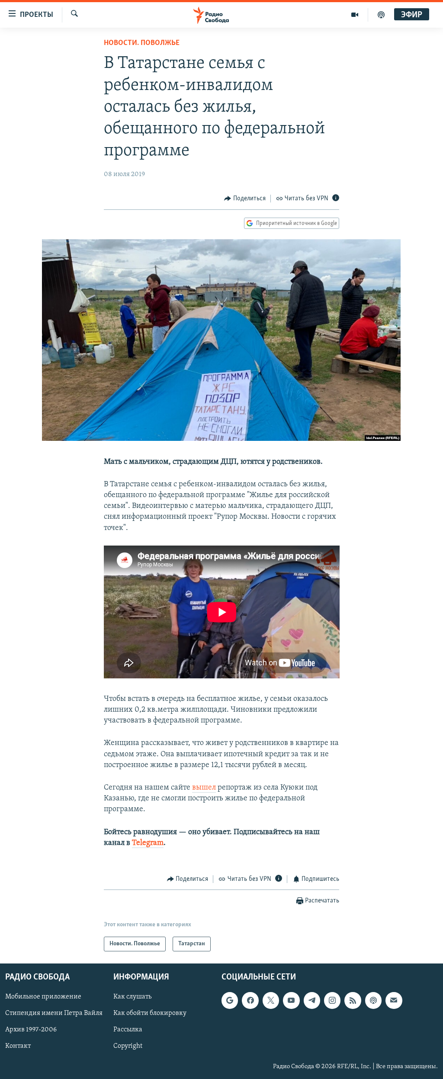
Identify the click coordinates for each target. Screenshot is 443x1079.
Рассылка (127, 1030)
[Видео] (355, 14)
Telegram (148, 843)
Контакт (18, 1046)
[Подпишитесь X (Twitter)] (271, 1000)
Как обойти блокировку (149, 1013)
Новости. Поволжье (142, 43)
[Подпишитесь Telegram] (312, 1000)
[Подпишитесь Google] (230, 1000)
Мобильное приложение (43, 997)
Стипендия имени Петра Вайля (54, 1013)
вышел (204, 788)
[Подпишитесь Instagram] (332, 1000)
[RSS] (352, 1000)
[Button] (245, 198)
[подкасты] (381, 14)
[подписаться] (393, 1000)
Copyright (127, 1046)
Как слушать (132, 997)
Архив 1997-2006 (31, 1030)
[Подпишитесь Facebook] (250, 1000)
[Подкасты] (373, 1000)
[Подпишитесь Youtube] (291, 1000)
